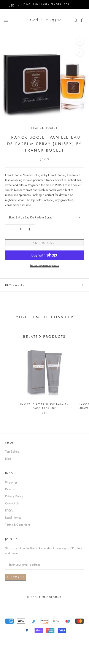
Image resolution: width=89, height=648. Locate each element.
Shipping (11, 482)
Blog (8, 458)
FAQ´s (9, 510)
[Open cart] (83, 20)
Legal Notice (13, 517)
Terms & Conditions (17, 524)
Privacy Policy (14, 496)
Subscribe (15, 577)
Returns (9, 489)
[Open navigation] (6, 20)
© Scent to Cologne (44, 597)
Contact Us (12, 503)
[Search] (76, 20)
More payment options (44, 265)
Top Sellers (12, 451)
